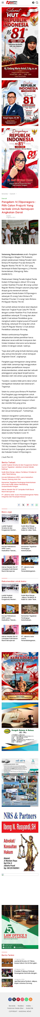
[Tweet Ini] (23, 505)
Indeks (28, 1006)
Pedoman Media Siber (15, 1008)
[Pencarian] (37, 2)
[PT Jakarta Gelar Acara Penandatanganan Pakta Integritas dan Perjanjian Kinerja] (29, 560)
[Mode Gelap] (33, 2)
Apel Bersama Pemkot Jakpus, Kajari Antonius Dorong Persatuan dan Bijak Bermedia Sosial (25, 982)
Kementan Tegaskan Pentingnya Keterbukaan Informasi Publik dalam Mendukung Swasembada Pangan (19, 484)
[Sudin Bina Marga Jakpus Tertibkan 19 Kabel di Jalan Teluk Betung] (29, 519)
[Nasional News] (11, 2)
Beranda (12, 1006)
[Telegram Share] (32, 505)
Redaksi (8, 216)
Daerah (4, 198)
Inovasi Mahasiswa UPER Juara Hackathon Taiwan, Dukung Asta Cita (17, 478)
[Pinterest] (18, 1000)
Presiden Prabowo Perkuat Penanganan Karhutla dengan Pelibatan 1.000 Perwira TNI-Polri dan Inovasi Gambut (25, 972)
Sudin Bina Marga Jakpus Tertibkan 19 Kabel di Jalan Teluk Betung (19, 473)
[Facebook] (10, 1000)
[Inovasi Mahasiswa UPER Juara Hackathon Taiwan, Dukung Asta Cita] (10, 539)
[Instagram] (22, 1000)
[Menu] (3, 2)
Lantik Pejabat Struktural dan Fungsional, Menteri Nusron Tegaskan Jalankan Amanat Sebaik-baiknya (20, 467)
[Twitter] (14, 1000)
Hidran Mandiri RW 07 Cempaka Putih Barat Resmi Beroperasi (18, 491)
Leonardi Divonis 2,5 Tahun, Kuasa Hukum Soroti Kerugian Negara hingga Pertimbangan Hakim (25, 962)
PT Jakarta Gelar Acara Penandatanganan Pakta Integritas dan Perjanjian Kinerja (20, 496)
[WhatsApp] (26, 1000)
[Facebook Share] (19, 505)
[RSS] (30, 1000)
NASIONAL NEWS (25, 1011)
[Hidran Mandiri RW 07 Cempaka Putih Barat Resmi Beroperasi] (10, 560)
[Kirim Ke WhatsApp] (36, 505)
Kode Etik (29, 1008)
